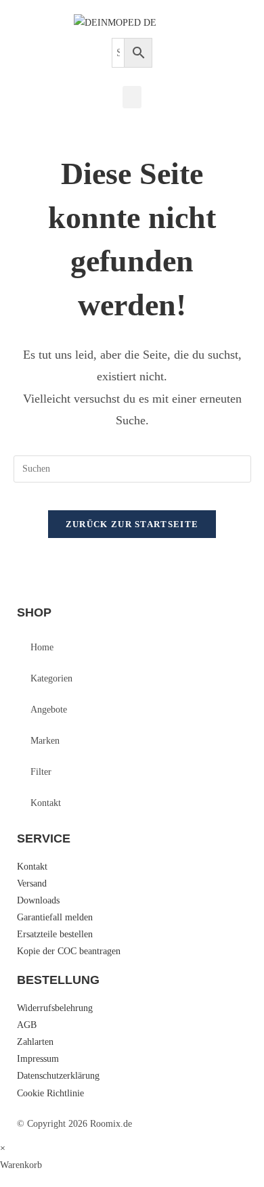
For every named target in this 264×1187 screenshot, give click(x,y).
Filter (40, 772)
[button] (132, 97)
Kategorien (51, 678)
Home (41, 647)
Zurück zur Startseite (132, 524)
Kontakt (45, 803)
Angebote (48, 709)
